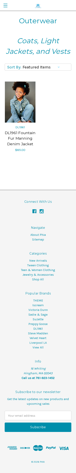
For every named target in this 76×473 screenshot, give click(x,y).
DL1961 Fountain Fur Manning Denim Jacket (20, 138)
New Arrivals (38, 260)
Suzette (38, 319)
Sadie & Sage (38, 314)
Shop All (38, 279)
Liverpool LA (38, 343)
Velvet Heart (38, 338)
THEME (38, 300)
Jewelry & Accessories (38, 274)
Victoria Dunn (38, 310)
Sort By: (14, 67)
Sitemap (38, 239)
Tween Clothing (38, 265)
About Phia (38, 235)
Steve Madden (38, 333)
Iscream (38, 305)
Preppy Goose (38, 324)
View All (38, 347)
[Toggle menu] (5, 5)
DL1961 (38, 328)
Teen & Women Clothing (38, 270)
